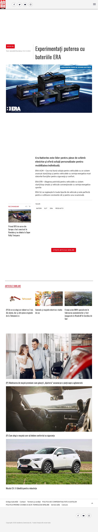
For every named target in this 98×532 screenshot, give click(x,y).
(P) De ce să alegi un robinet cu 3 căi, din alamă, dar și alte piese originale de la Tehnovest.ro (19, 312)
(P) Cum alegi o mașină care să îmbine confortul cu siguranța (30, 435)
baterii (39, 208)
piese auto (59, 208)
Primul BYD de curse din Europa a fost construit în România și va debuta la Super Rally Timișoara (19, 231)
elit (45, 208)
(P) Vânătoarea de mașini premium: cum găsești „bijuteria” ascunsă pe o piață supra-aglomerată (44, 382)
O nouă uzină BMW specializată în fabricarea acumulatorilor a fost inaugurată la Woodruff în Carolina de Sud (78, 314)
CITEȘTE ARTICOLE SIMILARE (63, 250)
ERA (51, 208)
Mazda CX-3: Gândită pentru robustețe (21, 488)
